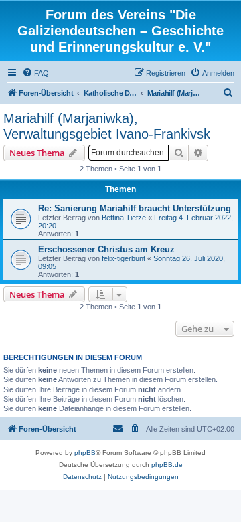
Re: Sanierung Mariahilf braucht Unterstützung (134, 208)
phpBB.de (167, 464)
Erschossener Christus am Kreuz (106, 249)
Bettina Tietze (124, 217)
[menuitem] (35, 73)
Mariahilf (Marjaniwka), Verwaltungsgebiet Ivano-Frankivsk (106, 126)
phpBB (85, 452)
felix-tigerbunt (123, 258)
